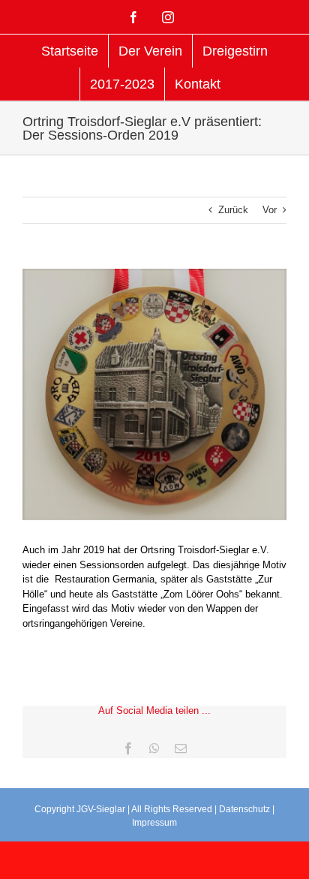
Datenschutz (244, 809)
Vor (269, 209)
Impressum (154, 822)
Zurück (233, 209)
